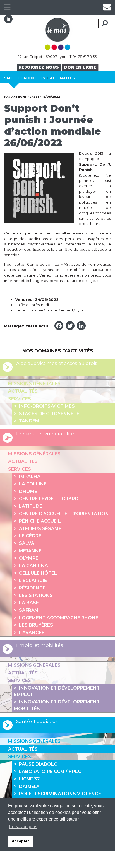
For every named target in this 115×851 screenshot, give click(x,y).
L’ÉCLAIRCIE (33, 580)
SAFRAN (28, 610)
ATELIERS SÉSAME (40, 528)
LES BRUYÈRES (36, 625)
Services (19, 399)
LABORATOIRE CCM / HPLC (50, 771)
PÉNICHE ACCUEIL (40, 521)
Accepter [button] (20, 841)
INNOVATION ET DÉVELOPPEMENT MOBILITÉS (56, 705)
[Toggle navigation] (7, 7)
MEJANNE (30, 550)
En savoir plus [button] (23, 826)
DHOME (28, 491)
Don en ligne (80, 67)
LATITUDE (30, 506)
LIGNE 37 (29, 779)
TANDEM (29, 421)
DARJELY (29, 786)
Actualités (23, 391)
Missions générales (34, 383)
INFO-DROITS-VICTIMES (47, 406)
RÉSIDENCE (32, 588)
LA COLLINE (33, 484)
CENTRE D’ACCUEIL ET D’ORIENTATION (64, 513)
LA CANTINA (33, 565)
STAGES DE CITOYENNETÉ (49, 413)
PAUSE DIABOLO (38, 764)
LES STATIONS (36, 595)
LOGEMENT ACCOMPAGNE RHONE (58, 617)
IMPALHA (29, 476)
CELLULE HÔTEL (38, 573)
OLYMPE (28, 558)
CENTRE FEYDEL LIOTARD (48, 498)
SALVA (26, 543)
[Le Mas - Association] (57, 32)
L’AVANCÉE (31, 632)
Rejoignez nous (39, 67)
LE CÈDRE (30, 535)
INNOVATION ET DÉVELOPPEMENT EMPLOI (56, 691)
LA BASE (29, 602)
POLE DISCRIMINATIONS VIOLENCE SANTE (57, 797)
